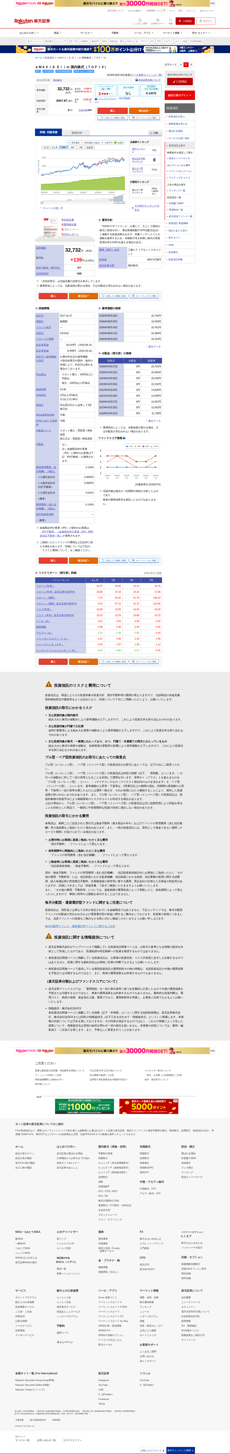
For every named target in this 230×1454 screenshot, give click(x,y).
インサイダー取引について (158, 1070)
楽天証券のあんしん (67, 1167)
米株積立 (144, 1163)
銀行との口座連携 (24, 1302)
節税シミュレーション (68, 1273)
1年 (103, 89)
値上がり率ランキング (137, 169)
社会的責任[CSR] (190, 1316)
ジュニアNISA (22, 1253)
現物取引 (103, 1158)
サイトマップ (188, 1340)
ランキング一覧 (177, 190)
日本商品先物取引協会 (71, 1411)
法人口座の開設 (23, 1167)
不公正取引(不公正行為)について (106, 1070)
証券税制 (20, 1330)
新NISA (19, 1238)
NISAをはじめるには (26, 1257)
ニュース (144, 1311)
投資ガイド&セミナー (68, 1163)
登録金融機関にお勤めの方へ (49, 1079)
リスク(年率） (44, 609)
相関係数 (41, 626)
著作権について (42, 1084)
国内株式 (57, 80)
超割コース (63, 1332)
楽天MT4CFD (147, 1269)
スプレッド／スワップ (151, 1243)
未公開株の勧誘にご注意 (102, 1075)
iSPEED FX (104, 1330)
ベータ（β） (43, 621)
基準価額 (41, 247)
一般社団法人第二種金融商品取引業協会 (96, 1411)
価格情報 (103, 1267)
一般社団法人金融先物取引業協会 (48, 1411)
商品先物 (186, 1273)
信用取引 (103, 1177)
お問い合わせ (147, 1356)
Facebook (103, 1399)
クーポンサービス (24, 1335)
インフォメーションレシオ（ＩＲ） (56, 650)
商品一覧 (61, 1268)
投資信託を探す (177, 145)
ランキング (187, 1172)
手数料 (40, 444)
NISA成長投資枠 (45, 414)
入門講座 (144, 1248)
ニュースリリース (190, 1302)
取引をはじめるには (150, 1238)
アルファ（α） (44, 632)
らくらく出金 (64, 1302)
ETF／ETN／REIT (108, 1191)
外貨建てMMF (176, 203)
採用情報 (186, 1321)
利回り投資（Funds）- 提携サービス (110, 1249)
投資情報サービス (24, 1306)
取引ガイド (174, 237)
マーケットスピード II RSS (112, 1306)
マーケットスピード (109, 1311)
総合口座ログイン (24, 1153)
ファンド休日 (43, 327)
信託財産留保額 (45, 514)
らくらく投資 (64, 1248)
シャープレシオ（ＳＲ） (50, 644)
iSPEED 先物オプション (111, 1335)
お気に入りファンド (152, 1450)
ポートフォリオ (148, 1335)
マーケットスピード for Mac (113, 1321)
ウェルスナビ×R (65, 1243)
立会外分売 (104, 1210)
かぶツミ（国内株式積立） (113, 1172)
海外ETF (144, 1172)
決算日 (40, 333)
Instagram (103, 1380)
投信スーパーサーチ (179, 158)
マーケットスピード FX (110, 1316)
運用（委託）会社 (109, 249)
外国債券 (103, 1243)
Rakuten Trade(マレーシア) (30, 1389)
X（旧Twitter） (106, 1394)
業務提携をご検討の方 (193, 1335)
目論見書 (69, 219)
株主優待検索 (147, 1302)
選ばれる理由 (176, 131)
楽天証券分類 (106, 265)
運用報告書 (70, 224)
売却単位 (41, 395)
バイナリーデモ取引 (192, 1247)
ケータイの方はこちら (110, 1340)
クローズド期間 (45, 338)
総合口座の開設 (23, 1158)
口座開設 (180, 81)
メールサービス (23, 1325)
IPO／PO (103, 1196)
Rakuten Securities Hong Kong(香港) (34, 1380)
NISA (171, 245)
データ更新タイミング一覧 (146, 75)
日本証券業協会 (28, 1411)
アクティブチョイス (179, 177)
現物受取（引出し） (109, 1272)
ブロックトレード (107, 1214)
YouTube (103, 1385)
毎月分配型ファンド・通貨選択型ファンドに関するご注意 (80, 926)
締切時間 (41, 389)
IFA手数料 (124, 98)
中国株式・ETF (148, 1188)
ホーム (38, 57)
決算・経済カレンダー (151, 1325)
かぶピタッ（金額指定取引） (114, 1167)
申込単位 (41, 374)
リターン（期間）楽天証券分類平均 (56, 603)
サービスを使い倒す (179, 138)
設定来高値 (42, 344)
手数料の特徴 (105, 1153)
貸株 (100, 1181)
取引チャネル (105, 1344)
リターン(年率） (45, 585)
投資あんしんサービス (68, 1311)
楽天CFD (144, 1264)
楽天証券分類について (149, 80)
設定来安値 (42, 350)
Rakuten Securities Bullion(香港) (32, 1385)
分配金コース (43, 430)
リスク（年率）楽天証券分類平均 (55, 615)
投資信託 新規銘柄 (178, 223)
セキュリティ (188, 1306)
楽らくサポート (148, 1361)
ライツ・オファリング (110, 1219)
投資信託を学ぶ (177, 116)
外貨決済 (20, 1316)
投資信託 (49, 57)
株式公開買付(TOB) (108, 1200)
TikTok (101, 1403)
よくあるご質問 (148, 1351)
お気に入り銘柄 (148, 1330)
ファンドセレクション (180, 171)
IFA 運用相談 (188, 1325)
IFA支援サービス (190, 1330)
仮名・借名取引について (157, 1079)
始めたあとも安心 (178, 230)
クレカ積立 (187, 1167)
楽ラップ (61, 1238)
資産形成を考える (178, 123)
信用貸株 (103, 1186)
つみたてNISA (22, 1248)
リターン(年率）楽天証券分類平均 (55, 591)
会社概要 (186, 1297)
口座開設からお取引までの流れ (73, 1158)
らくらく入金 (64, 1297)
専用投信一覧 (176, 209)
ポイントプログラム (26, 1297)
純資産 (103, 259)
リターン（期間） (46, 597)
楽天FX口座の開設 (25, 1163)
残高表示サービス (66, 1306)
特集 (142, 1321)
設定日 (40, 315)
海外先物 (186, 1278)
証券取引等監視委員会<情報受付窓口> (108, 1079)
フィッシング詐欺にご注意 (48, 1075)
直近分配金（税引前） (48, 267)
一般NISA (20, 1243)
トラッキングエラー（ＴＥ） (53, 638)
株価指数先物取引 (190, 1264)
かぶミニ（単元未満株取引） (114, 1162)
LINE (101, 1389)
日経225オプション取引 (194, 1268)
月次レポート (71, 234)
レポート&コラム (149, 1316)
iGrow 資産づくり (107, 1297)
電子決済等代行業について (195, 1311)
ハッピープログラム (67, 1316)
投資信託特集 (176, 259)
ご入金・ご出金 (23, 1311)
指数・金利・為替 (149, 1297)
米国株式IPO (146, 1167)
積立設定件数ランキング (138, 160)
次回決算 (83, 110)
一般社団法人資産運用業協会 (124, 1411)
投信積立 (173, 252)
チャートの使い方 (53, 208)
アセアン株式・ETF (150, 1193)
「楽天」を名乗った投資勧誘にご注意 (163, 1075)
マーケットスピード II (110, 1302)
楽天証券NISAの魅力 (26, 1262)
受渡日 (40, 405)
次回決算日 (42, 273)
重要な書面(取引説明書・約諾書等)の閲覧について (60, 1070)
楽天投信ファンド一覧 (180, 216)
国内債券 (103, 1238)
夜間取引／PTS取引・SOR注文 (115, 1205)
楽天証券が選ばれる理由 (70, 1153)
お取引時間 (21, 1321)
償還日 (40, 321)
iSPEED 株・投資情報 (109, 1325)
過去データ (154, 346)
